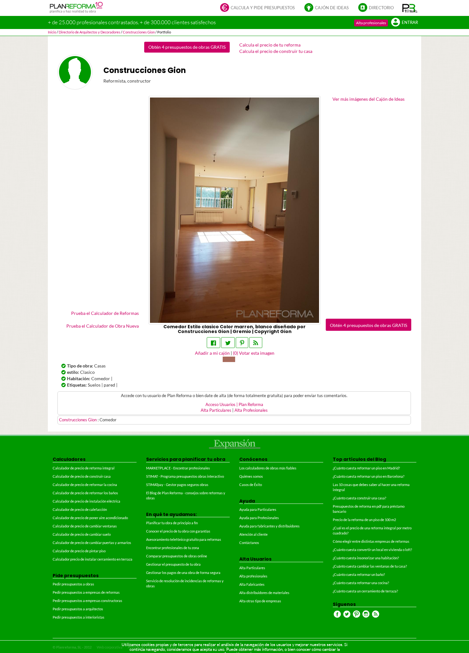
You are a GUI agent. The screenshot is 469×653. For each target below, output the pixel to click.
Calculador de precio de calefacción (80, 509)
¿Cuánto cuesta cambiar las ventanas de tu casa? (370, 566)
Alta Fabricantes (251, 584)
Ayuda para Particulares (257, 509)
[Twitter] (228, 342)
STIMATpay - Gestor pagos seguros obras (177, 484)
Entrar (410, 22)
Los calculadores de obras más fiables (267, 468)
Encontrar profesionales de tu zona (172, 548)
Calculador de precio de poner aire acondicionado (90, 518)
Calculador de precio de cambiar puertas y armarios (92, 543)
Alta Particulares (216, 410)
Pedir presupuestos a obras (73, 584)
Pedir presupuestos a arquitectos (78, 609)
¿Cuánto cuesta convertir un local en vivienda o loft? (372, 550)
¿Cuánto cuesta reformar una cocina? (361, 583)
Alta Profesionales (251, 410)
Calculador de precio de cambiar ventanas (85, 526)
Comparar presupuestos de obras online (176, 556)
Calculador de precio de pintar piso (79, 551)
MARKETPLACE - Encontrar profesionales (178, 468)
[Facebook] (213, 342)
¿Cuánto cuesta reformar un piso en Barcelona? (368, 476)
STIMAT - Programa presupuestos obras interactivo (185, 476)
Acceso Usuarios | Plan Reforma (234, 404)
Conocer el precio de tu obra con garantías (178, 531)
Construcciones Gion (78, 419)
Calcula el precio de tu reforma (270, 44)
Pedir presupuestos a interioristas (78, 617)
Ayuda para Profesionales (259, 518)
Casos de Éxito (250, 484)
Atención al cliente (253, 534)
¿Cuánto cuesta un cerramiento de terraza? (365, 591)
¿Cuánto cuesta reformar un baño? (359, 574)
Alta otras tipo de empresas (260, 601)
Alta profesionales (371, 22)
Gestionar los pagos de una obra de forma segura (183, 572)
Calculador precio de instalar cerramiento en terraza (92, 559)
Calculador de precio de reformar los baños (85, 493)
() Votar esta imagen (253, 353)
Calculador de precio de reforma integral (84, 468)
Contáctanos (249, 543)
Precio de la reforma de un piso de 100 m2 (364, 520)
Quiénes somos (251, 476)
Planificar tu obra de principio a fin (172, 523)
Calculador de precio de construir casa (82, 476)
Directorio (381, 7)
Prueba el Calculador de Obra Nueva (102, 326)
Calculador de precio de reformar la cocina (85, 484)
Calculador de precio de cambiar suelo (82, 534)
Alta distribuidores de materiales (264, 593)
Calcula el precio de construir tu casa (275, 51)
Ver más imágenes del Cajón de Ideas (368, 99)
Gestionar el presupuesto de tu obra (173, 564)
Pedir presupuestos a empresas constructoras (87, 601)
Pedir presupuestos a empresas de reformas (86, 592)
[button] (409, 8)
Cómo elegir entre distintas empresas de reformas (371, 541)
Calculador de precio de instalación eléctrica (86, 501)
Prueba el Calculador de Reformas (105, 313)
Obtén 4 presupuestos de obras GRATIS (187, 47)
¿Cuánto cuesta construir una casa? (359, 498)
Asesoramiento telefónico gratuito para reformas (183, 539)
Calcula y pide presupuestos (263, 7)
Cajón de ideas (332, 7)
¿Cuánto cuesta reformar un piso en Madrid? (366, 468)
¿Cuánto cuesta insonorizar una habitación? (366, 558)
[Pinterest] (242, 342)
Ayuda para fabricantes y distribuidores (269, 526)
